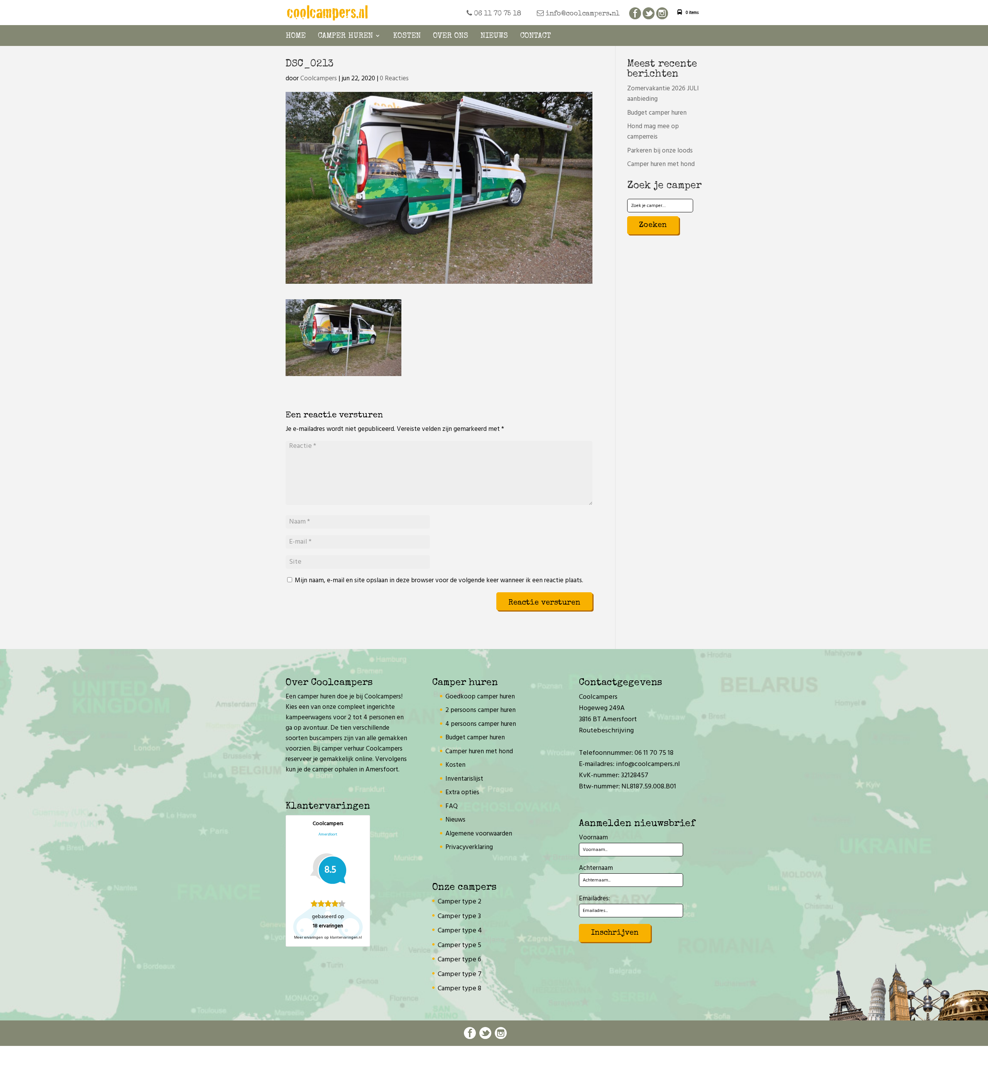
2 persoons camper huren (480, 710)
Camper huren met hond (661, 164)
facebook (635, 13)
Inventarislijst (464, 779)
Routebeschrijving (606, 730)
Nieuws (494, 36)
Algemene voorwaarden (478, 834)
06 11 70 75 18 (496, 13)
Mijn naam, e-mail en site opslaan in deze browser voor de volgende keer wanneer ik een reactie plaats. (439, 580)
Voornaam (593, 837)
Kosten (407, 36)
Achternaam (596, 868)
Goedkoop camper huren (480, 696)
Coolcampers (318, 78)
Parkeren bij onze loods (660, 151)
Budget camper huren (657, 113)
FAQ (451, 806)
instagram (662, 13)
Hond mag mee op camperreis (653, 131)
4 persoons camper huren (480, 724)
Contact (535, 36)
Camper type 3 (459, 916)
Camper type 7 (460, 974)
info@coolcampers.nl (582, 13)
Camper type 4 (460, 930)
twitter (649, 13)
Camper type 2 (459, 901)
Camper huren (345, 36)
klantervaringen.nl (346, 937)
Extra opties (462, 792)
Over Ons (450, 36)
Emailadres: (594, 898)
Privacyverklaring (469, 847)
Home (296, 36)
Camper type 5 (459, 945)
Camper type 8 (459, 988)
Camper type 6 (459, 959)
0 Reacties (394, 78)
